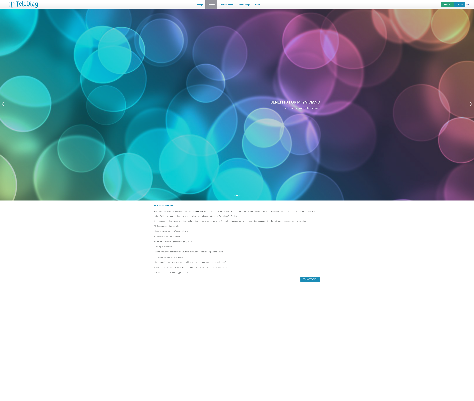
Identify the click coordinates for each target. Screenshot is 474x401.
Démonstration (310, 279)
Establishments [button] (226, 5)
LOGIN (448, 4)
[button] (12, 100)
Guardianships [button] (244, 5)
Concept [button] (199, 5)
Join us (460, 4)
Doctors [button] (211, 5)
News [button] (257, 5)
